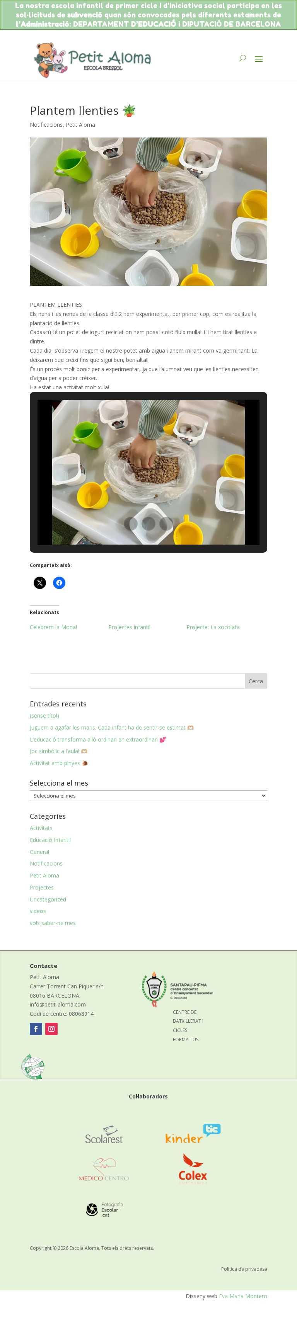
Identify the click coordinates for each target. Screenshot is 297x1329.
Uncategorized (48, 899)
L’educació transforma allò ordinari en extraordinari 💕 (98, 739)
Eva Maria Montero (243, 1296)
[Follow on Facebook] (36, 1029)
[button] (131, 524)
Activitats (41, 828)
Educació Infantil (50, 840)
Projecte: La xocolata (213, 627)
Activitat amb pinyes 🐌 (59, 763)
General (39, 851)
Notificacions (46, 124)
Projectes (42, 887)
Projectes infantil (129, 627)
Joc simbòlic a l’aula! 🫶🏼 (58, 751)
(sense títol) (44, 715)
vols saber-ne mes (53, 923)
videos (38, 911)
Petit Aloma (80, 124)
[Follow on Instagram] (51, 1029)
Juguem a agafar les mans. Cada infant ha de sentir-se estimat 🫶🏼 (112, 727)
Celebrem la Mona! (53, 627)
